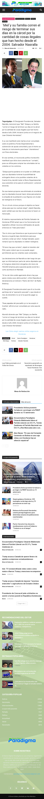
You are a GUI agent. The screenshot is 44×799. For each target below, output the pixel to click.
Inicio (3, 15)
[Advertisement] (22, 104)
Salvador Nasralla (23, 341)
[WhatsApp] (26, 53)
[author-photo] (22, 388)
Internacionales (20, 19)
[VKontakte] (28, 788)
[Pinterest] (21, 53)
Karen (4, 574)
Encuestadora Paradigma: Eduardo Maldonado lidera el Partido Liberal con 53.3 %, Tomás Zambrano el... (21, 544)
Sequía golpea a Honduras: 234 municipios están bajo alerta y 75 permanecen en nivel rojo (24, 501)
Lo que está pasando (13, 15)
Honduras (32, 338)
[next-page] (7, 446)
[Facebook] (11, 53)
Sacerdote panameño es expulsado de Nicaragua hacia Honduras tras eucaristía (33, 366)
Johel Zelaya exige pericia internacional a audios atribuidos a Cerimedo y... (27, 635)
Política (33, 19)
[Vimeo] (22, 788)
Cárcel (13, 338)
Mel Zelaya (6, 341)
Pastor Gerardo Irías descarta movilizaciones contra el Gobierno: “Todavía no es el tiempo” (25, 526)
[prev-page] (3, 446)
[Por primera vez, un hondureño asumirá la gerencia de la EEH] (7, 674)
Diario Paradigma (22, 338)
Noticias (13, 341)
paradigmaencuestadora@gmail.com (27, 774)
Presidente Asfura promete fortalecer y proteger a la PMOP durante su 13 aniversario (27, 410)
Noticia (27, 19)
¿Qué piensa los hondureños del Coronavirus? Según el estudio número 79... (28, 684)
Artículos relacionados (11, 402)
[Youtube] (33, 788)
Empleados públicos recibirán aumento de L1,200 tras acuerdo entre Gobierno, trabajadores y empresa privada (22, 476)
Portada (5, 21)
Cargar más (21, 603)
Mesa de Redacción (10, 48)
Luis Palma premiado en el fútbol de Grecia (11, 364)
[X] (16, 53)
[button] (3, 10)
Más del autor (26, 402)
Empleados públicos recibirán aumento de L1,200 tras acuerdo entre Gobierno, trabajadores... (28, 624)
